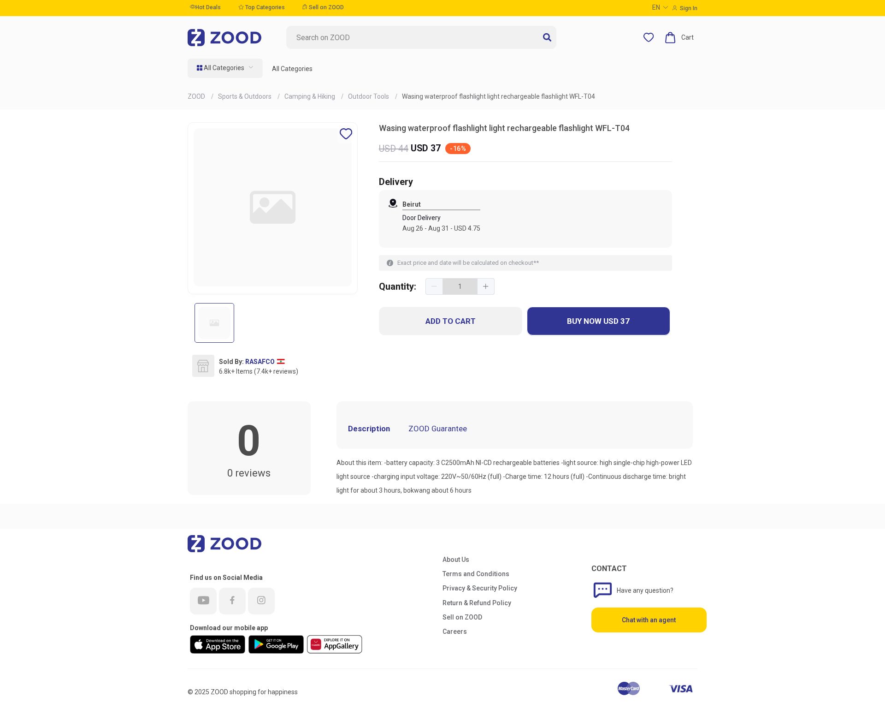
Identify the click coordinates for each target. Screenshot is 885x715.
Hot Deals (208, 7)
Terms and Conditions (475, 574)
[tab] (480, 422)
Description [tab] (369, 428)
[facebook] (232, 601)
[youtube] (203, 601)
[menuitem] (225, 68)
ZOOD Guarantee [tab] (437, 428)
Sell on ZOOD (325, 7)
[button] (434, 286)
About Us (455, 559)
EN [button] (656, 7)
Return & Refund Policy (476, 603)
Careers (454, 631)
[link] (197, 96)
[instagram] (261, 601)
